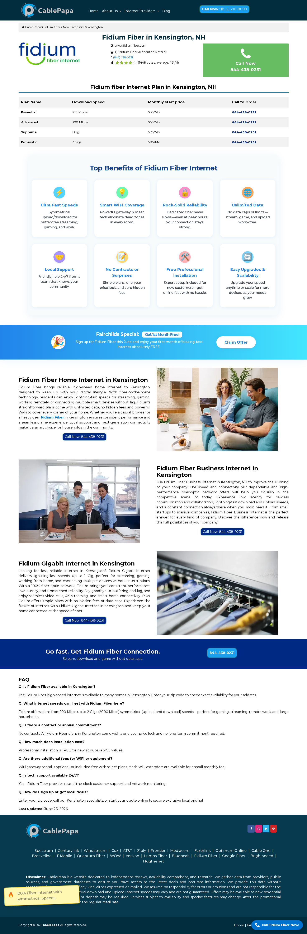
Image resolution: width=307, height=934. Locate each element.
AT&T (127, 850)
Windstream (95, 850)
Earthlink (202, 850)
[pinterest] (273, 829)
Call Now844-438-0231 (245, 66)
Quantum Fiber (91, 856)
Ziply (141, 850)
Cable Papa (32, 27)
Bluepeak (180, 856)
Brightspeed (261, 856)
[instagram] (258, 829)
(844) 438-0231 (123, 57)
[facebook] (251, 829)
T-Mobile (64, 856)
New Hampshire (74, 27)
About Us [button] (110, 11)
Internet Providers (140, 11)
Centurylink (68, 850)
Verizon (132, 856)
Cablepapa (51, 924)
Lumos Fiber (155, 856)
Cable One (260, 850)
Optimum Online (231, 850)
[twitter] (266, 828)
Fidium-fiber (52, 27)
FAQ (250, 925)
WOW (115, 856)
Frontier (158, 850)
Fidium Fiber (205, 856)
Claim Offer (236, 342)
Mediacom (180, 850)
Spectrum (44, 850)
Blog (166, 11)
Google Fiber (234, 856)
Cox (115, 850)
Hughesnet (153, 861)
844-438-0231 (222, 653)
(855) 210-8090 (224, 9)
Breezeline (42, 856)
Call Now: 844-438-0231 (84, 437)
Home (93, 11)
